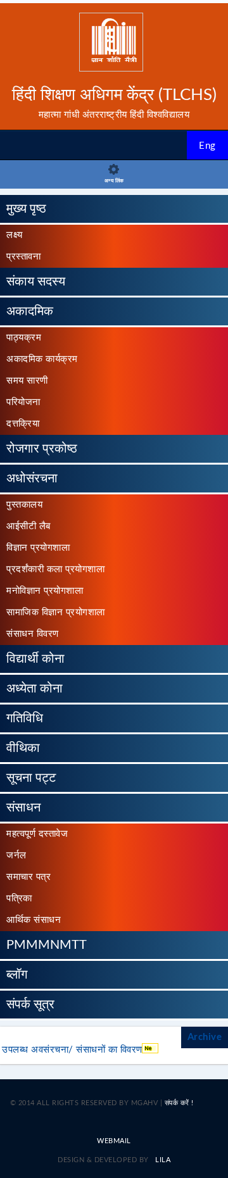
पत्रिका (19, 898)
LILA (162, 1159)
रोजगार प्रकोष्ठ (41, 448)
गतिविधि (24, 718)
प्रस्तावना (23, 256)
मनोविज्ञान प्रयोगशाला (44, 591)
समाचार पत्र (28, 877)
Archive (204, 1037)
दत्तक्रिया (22, 424)
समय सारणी (27, 380)
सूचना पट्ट (31, 778)
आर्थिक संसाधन (33, 920)
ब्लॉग (16, 974)
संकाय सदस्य (35, 281)
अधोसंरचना (32, 478)
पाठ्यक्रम (23, 337)
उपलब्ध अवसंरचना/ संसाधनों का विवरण (72, 1050)
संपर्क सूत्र (30, 1004)
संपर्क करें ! (179, 1103)
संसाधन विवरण (32, 634)
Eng (207, 146)
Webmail (114, 1140)
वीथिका (23, 748)
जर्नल (16, 855)
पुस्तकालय (24, 505)
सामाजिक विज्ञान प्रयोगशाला (55, 612)
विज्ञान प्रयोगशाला (38, 548)
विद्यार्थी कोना (35, 659)
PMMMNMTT (46, 945)
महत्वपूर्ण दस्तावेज (37, 834)
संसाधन (23, 807)
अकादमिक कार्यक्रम (42, 359)
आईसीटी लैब (28, 526)
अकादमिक (29, 311)
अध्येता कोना (34, 688)
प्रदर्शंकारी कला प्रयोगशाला (55, 569)
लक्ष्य (14, 235)
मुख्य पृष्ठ (26, 209)
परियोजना (23, 402)
